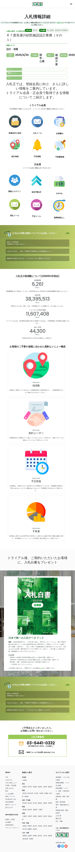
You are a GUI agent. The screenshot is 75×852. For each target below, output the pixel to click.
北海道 (25, 780)
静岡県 (35, 810)
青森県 (25, 787)
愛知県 (25, 810)
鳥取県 (25, 826)
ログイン (59, 22)
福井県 (40, 803)
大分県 (45, 836)
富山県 (30, 803)
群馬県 (26, 796)
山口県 (45, 826)
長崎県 (35, 836)
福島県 (50, 787)
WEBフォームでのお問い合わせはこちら (40, 752)
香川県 (25, 829)
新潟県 (25, 803)
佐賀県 (30, 836)
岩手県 (30, 787)
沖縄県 (31, 839)
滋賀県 (40, 816)
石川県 (35, 803)
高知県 (35, 829)
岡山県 (35, 826)
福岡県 (25, 836)
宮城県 (35, 787)
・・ (62, 791)
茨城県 (46, 793)
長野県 (50, 803)
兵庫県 (30, 816)
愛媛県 (30, 829)
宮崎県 (50, 836)
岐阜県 (30, 810)
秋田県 (40, 787)
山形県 (45, 787)
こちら (42, 668)
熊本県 (40, 836)
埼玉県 (36, 793)
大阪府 (25, 816)
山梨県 (45, 803)
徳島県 (50, 826)
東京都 (25, 793)
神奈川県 (30, 793)
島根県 (30, 826)
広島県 (40, 826)
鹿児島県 (25, 839)
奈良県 (45, 816)
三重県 (40, 810)
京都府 (35, 816)
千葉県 (41, 793)
